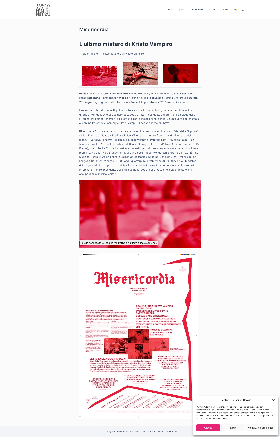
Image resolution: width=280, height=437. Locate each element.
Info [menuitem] (225, 9)
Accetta (208, 427)
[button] (273, 400)
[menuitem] (235, 9)
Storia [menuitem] (213, 9)
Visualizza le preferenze (260, 427)
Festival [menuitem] (181, 9)
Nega (233, 427)
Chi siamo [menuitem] (197, 9)
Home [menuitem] (170, 9)
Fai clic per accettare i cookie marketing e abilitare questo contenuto (119, 243)
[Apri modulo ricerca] (243, 10)
